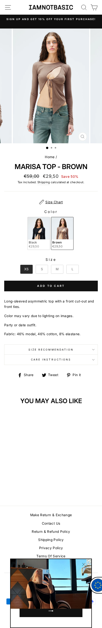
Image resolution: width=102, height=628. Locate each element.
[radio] (38, 233)
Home (49, 157)
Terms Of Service (50, 556)
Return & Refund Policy (51, 532)
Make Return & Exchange (51, 515)
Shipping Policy (51, 540)
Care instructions (51, 359)
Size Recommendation (51, 349)
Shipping (43, 182)
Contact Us (51, 523)
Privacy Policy (51, 548)
